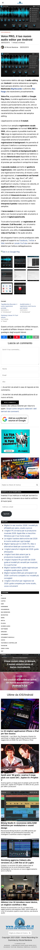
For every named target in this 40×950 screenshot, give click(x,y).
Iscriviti (6, 514)
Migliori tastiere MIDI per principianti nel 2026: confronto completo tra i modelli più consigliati (21, 575)
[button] (37, 485)
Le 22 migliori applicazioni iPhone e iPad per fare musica (20, 732)
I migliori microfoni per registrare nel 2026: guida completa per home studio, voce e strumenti (20, 583)
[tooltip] (4, 337)
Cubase (3, 598)
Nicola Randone (12, 47)
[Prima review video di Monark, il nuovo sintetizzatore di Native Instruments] (20, 663)
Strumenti (4, 634)
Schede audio (5, 626)
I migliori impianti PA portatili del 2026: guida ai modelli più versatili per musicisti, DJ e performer (21, 562)
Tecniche (4, 645)
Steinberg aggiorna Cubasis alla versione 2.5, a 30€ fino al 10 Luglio (17, 861)
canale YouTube (20, 243)
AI (1, 595)
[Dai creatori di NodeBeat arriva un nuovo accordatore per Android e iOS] (20, 681)
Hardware (4, 606)
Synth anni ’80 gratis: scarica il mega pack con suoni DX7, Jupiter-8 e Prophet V (19, 777)
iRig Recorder (16, 89)
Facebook (23, 240)
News (2, 617)
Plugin (3, 623)
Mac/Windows (5, 612)
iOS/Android (5, 32)
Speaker (4, 631)
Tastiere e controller (9, 642)
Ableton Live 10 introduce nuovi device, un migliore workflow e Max (19, 903)
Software (4, 628)
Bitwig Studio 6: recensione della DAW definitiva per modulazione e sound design (19, 825)
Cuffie (3, 601)
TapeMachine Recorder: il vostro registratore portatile (9, 306)
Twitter (31, 240)
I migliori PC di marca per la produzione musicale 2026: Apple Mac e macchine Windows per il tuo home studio (20, 533)
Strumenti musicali (7, 637)
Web (3, 243)
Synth (3, 640)
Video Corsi (5, 648)
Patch (3, 620)
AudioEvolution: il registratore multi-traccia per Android (28, 306)
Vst (2, 651)
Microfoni (4, 615)
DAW (2, 603)
